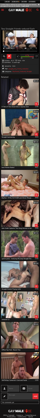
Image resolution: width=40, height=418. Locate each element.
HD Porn (24, 1)
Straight (29, 71)
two (15, 69)
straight (10, 69)
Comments (4, 56)
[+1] (2, 10)
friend (19, 69)
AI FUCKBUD (32, 1)
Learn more (25, 6)
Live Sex (7, 1)
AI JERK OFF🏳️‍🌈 (15, 1)
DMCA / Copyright (8, 415)
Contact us (19, 415)
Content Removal (30, 415)
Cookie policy (22, 416)
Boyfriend (16, 71)
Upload (30, 416)
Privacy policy (11, 416)
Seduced (23, 71)
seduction (25, 69)
